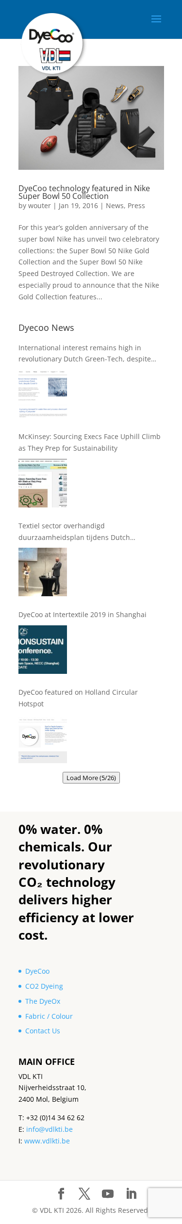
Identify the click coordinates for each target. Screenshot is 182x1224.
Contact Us (42, 1030)
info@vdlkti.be (49, 1129)
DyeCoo (37, 971)
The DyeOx (42, 1001)
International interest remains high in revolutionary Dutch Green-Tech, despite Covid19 (84, 354)
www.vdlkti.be (47, 1140)
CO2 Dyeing (44, 986)
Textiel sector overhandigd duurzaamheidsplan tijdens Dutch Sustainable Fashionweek (74, 532)
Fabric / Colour (49, 1016)
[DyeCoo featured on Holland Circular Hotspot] (42, 739)
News (115, 205)
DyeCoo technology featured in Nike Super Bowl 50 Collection (84, 192)
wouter (39, 205)
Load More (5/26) (91, 777)
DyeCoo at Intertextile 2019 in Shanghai (82, 614)
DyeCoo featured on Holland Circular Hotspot (78, 697)
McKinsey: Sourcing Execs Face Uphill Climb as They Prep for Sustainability (89, 442)
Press (136, 205)
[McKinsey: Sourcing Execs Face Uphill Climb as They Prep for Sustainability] (42, 483)
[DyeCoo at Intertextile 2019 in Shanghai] (42, 649)
